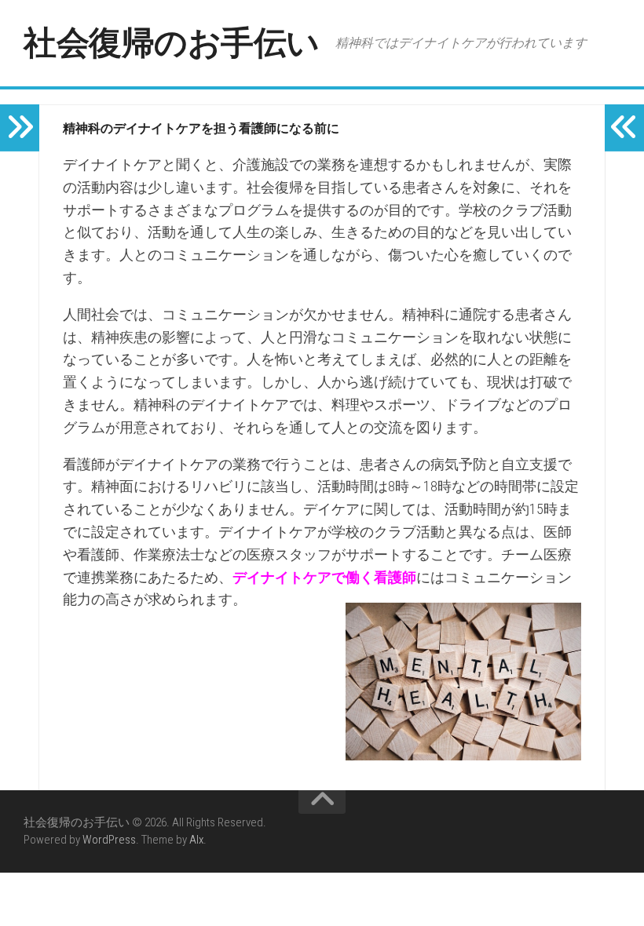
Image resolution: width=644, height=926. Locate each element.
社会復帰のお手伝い (172, 43)
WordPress (109, 840)
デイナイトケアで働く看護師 (324, 577)
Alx (196, 840)
